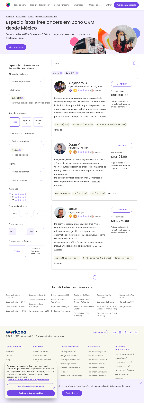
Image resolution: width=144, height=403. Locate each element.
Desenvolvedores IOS (38, 295)
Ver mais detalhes (98, 116)
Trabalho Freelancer (40, 5)
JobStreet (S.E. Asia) (123, 362)
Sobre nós (10, 351)
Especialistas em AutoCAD (104, 296)
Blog (8, 359)
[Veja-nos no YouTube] (114, 332)
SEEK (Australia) (121, 374)
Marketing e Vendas (68, 363)
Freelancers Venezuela (97, 372)
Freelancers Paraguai (97, 376)
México (98, 90)
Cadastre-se (72, 393)
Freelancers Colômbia (97, 359)
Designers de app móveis (127, 296)
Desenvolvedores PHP (60, 295)
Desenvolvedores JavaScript (36, 305)
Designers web (126, 306)
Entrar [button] (109, 5)
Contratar (122, 83)
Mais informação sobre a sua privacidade (28, 379)
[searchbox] (31, 103)
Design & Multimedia (69, 355)
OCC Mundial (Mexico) (124, 370)
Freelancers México (96, 368)
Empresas (78, 5)
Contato (9, 355)
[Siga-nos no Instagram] (120, 332)
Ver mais (58, 130)
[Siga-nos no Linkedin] (136, 332)
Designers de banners (106, 302)
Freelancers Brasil (95, 355)
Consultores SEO (127, 302)
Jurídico (64, 372)
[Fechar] (141, 382)
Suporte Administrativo (70, 368)
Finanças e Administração (72, 376)
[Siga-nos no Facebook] (125, 332)
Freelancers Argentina (97, 351)
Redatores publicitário (60, 311)
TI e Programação (68, 351)
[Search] (134, 63)
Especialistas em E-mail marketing (107, 314)
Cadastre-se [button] (95, 5)
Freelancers (20, 5)
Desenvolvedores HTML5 (16, 311)
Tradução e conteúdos (70, 359)
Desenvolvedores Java (38, 299)
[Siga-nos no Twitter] (131, 332)
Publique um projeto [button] (126, 5)
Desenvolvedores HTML (15, 306)
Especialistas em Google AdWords (81, 300)
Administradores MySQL (39, 311)
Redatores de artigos (60, 306)
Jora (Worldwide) (122, 366)
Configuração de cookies (31, 386)
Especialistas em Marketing (81, 314)
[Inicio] (8, 4)
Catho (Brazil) (121, 358)
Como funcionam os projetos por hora (42, 360)
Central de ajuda (40, 351)
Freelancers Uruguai (96, 363)
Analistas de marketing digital (84, 307)
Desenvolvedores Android (13, 296)
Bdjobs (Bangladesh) (124, 354)
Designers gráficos (82, 295)
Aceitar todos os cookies (31, 393)
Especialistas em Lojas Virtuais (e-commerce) (107, 307)
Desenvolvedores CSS (15, 302)
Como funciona (61, 5)
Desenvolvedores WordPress (58, 300)
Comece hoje (16, 47)
